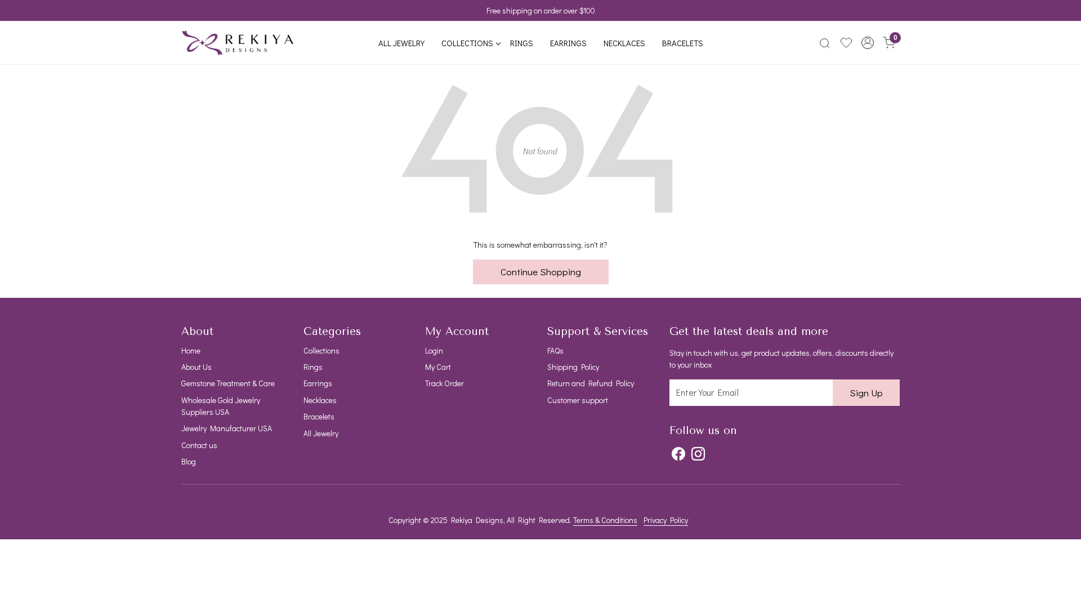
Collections (467, 42)
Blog (188, 461)
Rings (521, 42)
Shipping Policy (573, 366)
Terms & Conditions (605, 520)
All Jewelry (401, 42)
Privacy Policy (666, 520)
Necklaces (624, 42)
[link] (825, 43)
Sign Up (866, 392)
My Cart (438, 366)
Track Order (444, 383)
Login (434, 350)
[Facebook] (678, 453)
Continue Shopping (541, 271)
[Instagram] (698, 453)
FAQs (555, 350)
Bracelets (682, 42)
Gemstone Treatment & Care (228, 383)
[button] (867, 43)
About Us (196, 366)
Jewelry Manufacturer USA (226, 428)
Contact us (199, 445)
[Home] (237, 42)
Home (190, 350)
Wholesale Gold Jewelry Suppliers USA (220, 406)
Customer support (577, 400)
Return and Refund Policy (590, 383)
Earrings (568, 42)
